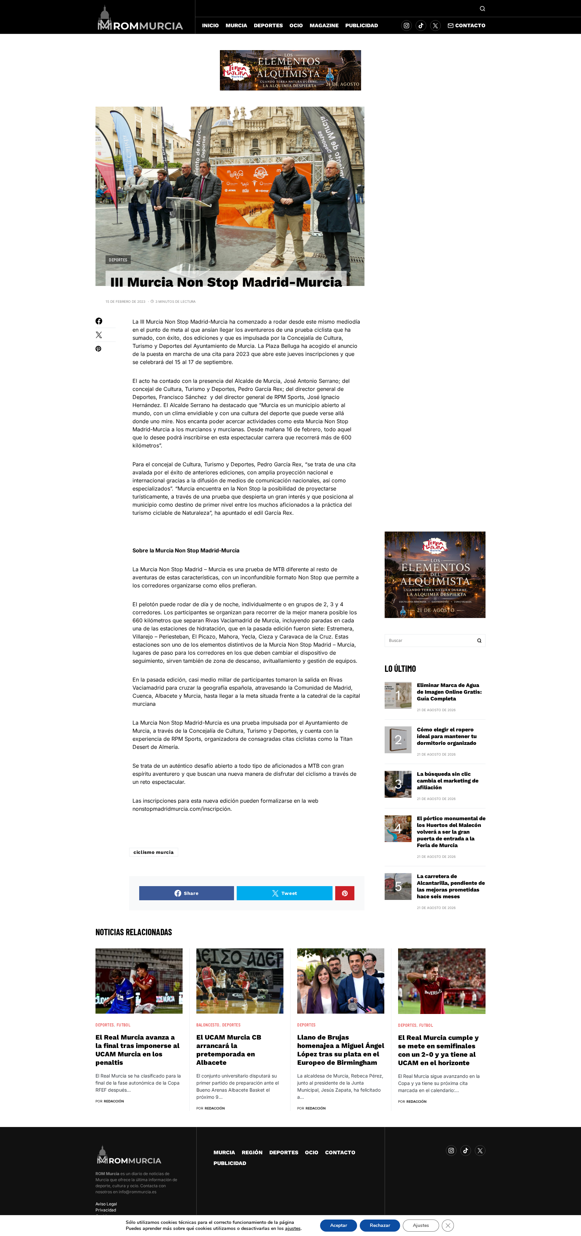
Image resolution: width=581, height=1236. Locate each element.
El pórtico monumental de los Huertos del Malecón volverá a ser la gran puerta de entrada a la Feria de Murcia (451, 831)
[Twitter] (435, 25)
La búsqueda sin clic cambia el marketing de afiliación (447, 781)
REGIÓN (252, 1152)
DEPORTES (118, 259)
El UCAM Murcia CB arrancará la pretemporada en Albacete (228, 1049)
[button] (482, 8)
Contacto (470, 25)
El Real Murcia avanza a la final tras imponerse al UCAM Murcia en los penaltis (137, 1049)
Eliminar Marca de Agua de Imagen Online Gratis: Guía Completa (449, 692)
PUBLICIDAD (230, 1163)
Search (479, 640)
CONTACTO (340, 1152)
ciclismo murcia (153, 852)
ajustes (293, 1229)
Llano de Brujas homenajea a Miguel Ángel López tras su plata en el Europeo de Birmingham (340, 1049)
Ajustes (421, 1225)
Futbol (124, 1024)
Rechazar (380, 1225)
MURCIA (224, 1152)
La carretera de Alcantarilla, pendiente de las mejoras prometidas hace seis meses (451, 886)
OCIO (311, 1152)
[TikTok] (421, 25)
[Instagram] (406, 25)
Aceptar (338, 1225)
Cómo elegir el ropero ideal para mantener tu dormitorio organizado (447, 736)
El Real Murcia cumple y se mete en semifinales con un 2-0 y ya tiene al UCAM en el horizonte (438, 1050)
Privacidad (105, 1209)
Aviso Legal (106, 1203)
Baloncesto (208, 1024)
